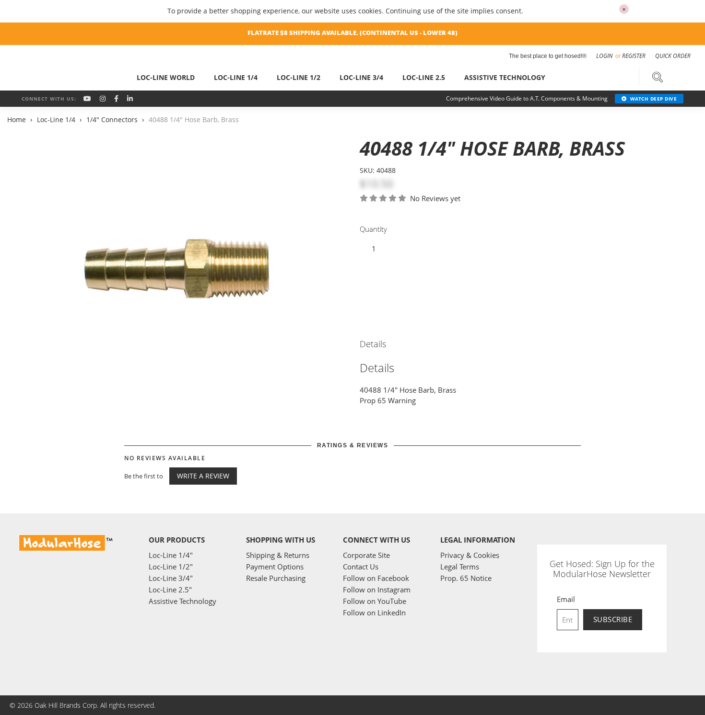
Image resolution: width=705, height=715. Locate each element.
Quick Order (673, 56)
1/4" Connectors (112, 119)
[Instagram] (103, 98)
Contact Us (360, 566)
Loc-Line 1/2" (171, 566)
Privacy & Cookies (469, 555)
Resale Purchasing (276, 578)
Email (566, 599)
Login (605, 56)
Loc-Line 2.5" (170, 589)
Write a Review (203, 475)
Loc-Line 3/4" (171, 578)
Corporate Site (366, 555)
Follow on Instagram (377, 589)
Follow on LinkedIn (374, 612)
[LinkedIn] (130, 98)
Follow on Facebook (376, 578)
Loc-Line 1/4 (236, 77)
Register (634, 56)
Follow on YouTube (374, 601)
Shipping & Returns (277, 555)
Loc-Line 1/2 (298, 77)
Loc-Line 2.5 (423, 77)
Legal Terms (459, 566)
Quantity (373, 229)
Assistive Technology (504, 77)
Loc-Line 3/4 (361, 77)
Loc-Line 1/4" (171, 555)
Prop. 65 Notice (466, 578)
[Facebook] (116, 98)
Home (17, 119)
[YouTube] (87, 98)
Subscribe (613, 619)
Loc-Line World (166, 77)
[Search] (657, 77)
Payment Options (275, 566)
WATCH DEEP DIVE (653, 98)
